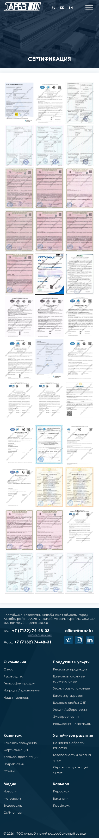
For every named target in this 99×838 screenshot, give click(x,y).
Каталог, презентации (21, 757)
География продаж (19, 683)
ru (53, 7)
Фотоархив (12, 798)
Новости (10, 791)
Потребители (14, 764)
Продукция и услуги (71, 662)
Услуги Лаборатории (70, 709)
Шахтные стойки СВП (69, 702)
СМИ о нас (13, 812)
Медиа (10, 784)
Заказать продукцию (20, 743)
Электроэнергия (66, 716)
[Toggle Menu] (89, 7)
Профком (61, 805)
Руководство (13, 676)
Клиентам (13, 735)
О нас (8, 669)
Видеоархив (13, 805)
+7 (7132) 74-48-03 (31, 630)
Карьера (61, 784)
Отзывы (9, 771)
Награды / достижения (22, 690)
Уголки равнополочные (71, 688)
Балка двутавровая (68, 695)
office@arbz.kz (79, 630)
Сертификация (16, 750)
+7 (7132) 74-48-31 (33, 641)
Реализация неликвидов (72, 724)
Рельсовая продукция (70, 669)
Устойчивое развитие (73, 735)
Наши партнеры (16, 697)
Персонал (61, 791)
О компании (15, 662)
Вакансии (60, 798)
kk (62, 7)
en (71, 7)
